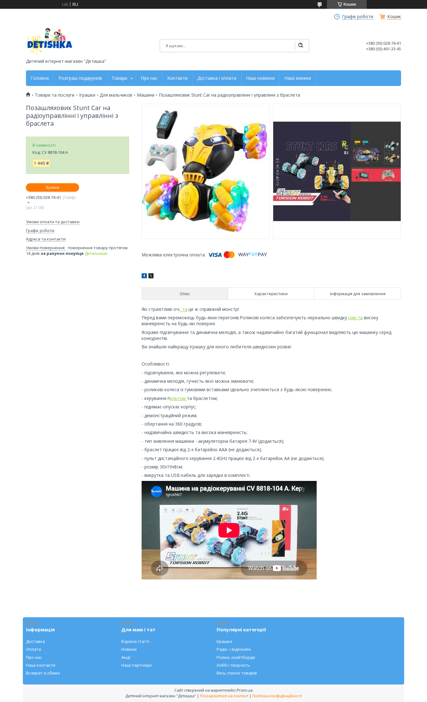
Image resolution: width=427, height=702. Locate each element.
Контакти (177, 78)
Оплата (33, 649)
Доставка (35, 641)
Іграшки (87, 95)
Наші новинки (260, 78)
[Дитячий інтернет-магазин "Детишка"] (49, 41)
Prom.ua (245, 690)
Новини (129, 649)
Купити (52, 187)
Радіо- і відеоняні (234, 649)
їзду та (355, 318)
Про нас (149, 78)
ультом (178, 398)
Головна (40, 78)
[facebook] (144, 277)
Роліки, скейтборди (236, 657)
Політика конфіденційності (277, 696)
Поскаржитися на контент (224, 696)
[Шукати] (300, 45)
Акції (125, 657)
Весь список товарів (237, 673)
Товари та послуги (54, 95)
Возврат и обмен (43, 673)
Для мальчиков (116, 95)
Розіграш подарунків (80, 78)
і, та (183, 309)
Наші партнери (136, 665)
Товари (119, 78)
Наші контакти (40, 665)
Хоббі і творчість (233, 665)
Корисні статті (135, 641)
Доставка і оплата (216, 78)
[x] (150, 277)
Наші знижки (297, 78)
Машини (145, 95)
